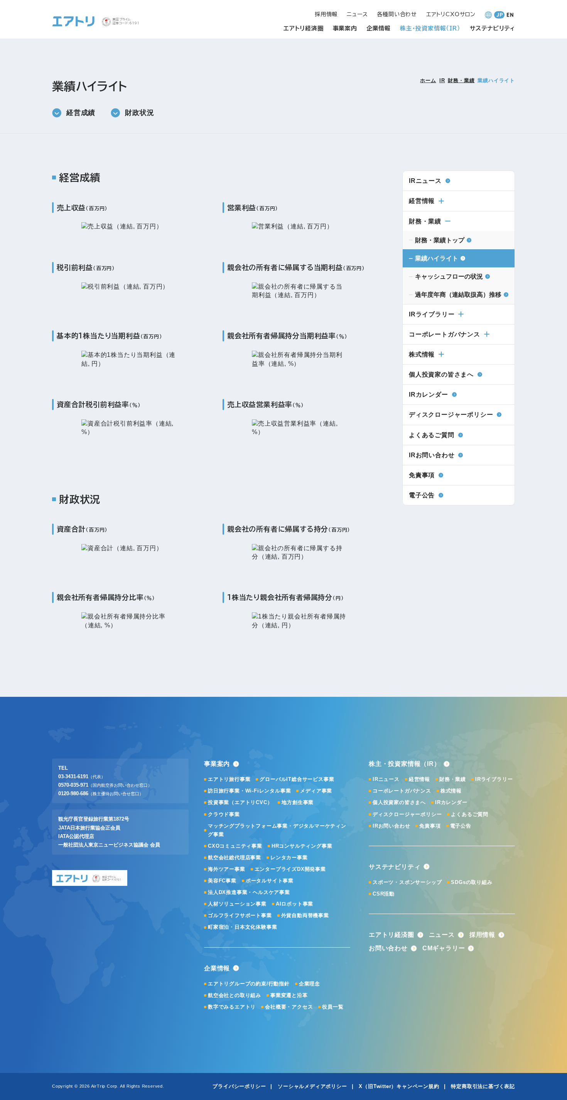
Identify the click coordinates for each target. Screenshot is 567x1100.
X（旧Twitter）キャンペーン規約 (399, 1086)
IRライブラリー (431, 314)
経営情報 (422, 201)
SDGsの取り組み (471, 882)
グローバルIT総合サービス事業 (297, 779)
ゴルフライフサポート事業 (240, 915)
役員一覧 (332, 1007)
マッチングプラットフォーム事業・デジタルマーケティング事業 (277, 830)
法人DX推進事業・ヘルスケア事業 (249, 892)
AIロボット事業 (294, 904)
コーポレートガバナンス (444, 334)
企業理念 (309, 984)
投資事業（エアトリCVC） (240, 802)
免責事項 (429, 826)
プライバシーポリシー (239, 1086)
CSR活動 (384, 894)
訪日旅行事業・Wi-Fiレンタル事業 (249, 791)
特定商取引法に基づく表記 (483, 1086)
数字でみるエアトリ (232, 1007)
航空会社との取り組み (234, 995)
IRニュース (386, 779)
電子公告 (460, 826)
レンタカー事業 (289, 857)
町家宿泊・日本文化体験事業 (242, 927)
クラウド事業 (224, 814)
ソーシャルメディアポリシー (312, 1086)
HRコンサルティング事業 (302, 846)
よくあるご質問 (469, 814)
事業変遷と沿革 (289, 995)
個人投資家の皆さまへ (399, 802)
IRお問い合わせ (391, 826)
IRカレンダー (451, 802)
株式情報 (422, 354)
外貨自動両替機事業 (305, 915)
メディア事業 (316, 791)
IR (442, 80)
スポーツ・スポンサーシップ (407, 882)
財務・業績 (461, 80)
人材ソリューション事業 (237, 904)
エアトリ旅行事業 (229, 779)
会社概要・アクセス (289, 1007)
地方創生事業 (298, 802)
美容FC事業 (222, 881)
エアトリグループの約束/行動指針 (249, 984)
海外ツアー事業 (226, 869)
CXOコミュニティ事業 (235, 846)
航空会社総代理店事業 (234, 857)
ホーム (428, 80)
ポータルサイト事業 (270, 881)
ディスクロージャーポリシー (407, 814)
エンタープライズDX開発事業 (290, 869)
